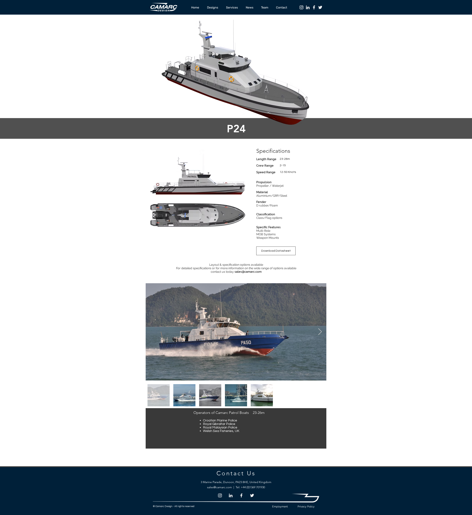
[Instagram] (301, 7)
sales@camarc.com (248, 271)
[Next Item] (320, 331)
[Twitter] (320, 7)
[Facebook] (314, 7)
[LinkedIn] (307, 7)
